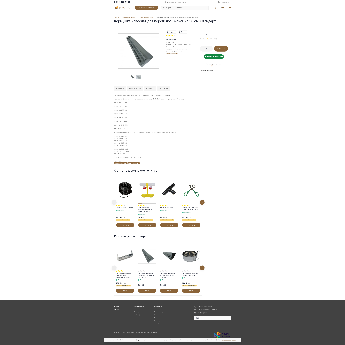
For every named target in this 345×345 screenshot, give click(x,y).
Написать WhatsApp (214, 56)
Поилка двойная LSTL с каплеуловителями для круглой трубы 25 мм (145, 209)
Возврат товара (159, 312)
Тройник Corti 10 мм (166, 207)
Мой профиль (138, 315)
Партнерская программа (141, 312)
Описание (120, 88)
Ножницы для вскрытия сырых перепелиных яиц (190, 209)
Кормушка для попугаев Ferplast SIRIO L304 (190, 274)
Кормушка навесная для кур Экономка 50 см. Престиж (168, 275)
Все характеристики (172, 53)
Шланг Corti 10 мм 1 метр (124, 207)
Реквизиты (157, 318)
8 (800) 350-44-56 (122, 2)
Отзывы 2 (150, 88)
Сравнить (184, 32)
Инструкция (163, 88)
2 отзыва (176, 36)
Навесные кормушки (120, 163)
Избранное (172, 32)
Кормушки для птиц (133, 163)
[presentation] (114, 202)
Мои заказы (137, 309)
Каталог (117, 306)
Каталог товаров (147, 8)
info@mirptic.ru (202, 312)
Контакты (157, 315)
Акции (116, 309)
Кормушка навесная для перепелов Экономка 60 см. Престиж (146, 275)
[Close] (238, 340)
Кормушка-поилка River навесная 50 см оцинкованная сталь (124, 275)
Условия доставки (159, 309)
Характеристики (135, 88)
